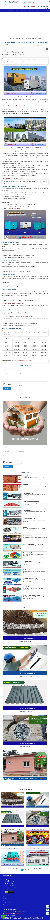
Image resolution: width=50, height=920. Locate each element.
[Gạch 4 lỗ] (12, 487)
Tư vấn (4, 906)
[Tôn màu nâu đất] (12, 538)
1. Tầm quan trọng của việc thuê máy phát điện (15, 51)
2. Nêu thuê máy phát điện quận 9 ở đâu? (14, 52)
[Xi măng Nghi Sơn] (12, 572)
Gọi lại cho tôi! (7, 466)
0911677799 (37, 6)
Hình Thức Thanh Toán (10, 885)
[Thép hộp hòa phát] (12, 496)
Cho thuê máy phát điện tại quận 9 (33, 38)
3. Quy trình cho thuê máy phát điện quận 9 (14, 54)
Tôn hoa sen (5, 896)
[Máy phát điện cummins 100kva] (12, 598)
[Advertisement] (25, 28)
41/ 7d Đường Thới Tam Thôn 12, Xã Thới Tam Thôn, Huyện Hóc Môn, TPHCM (25, 917)
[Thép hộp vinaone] (12, 564)
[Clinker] (12, 530)
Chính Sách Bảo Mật (9, 890)
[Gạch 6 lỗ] (12, 479)
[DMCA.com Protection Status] (9, 892)
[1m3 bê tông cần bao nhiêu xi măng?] (12, 547)
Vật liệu (4, 904)
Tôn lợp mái (5, 900)
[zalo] (47, 910)
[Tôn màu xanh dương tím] (12, 581)
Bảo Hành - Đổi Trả (9, 883)
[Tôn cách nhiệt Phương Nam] (12, 504)
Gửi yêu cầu (7, 388)
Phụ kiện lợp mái (6, 902)
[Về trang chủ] (11, 2)
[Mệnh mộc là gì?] (12, 555)
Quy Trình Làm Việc (9, 881)
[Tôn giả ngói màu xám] (12, 521)
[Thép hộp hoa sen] (12, 513)
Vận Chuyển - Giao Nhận (10, 887)
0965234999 (29, 6)
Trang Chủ (11, 38)
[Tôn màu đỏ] (12, 589)
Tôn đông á (5, 898)
